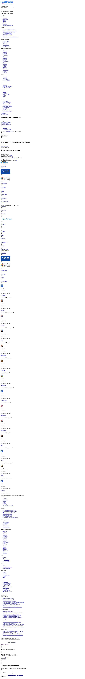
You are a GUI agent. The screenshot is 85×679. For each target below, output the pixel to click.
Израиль (5, 58)
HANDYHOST (4, 400)
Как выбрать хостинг (8, 611)
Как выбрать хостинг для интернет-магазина (13, 612)
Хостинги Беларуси (7, 111)
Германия (5, 55)
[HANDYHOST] (4, 201)
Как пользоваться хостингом (9, 623)
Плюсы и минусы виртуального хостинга (12, 607)
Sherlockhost (3, 415)
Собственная (6, 45)
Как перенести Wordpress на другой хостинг (13, 631)
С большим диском (7, 106)
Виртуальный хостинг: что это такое (11, 604)
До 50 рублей (6, 79)
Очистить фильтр (4, 657)
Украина (5, 68)
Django (4, 95)
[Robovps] (3, 238)
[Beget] (5, 173)
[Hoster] (2, 245)
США (4, 66)
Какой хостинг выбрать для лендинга (11, 616)
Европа (5, 52)
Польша (5, 64)
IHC (1, 445)
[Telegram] (7, 162)
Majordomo (3, 295)
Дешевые (5, 77)
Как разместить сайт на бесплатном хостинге (13, 624)
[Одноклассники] (2, 162)
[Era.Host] (3, 231)
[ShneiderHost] (4, 194)
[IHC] (5, 180)
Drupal (4, 22)
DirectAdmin (6, 41)
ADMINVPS (3, 385)
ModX (4, 21)
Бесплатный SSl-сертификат (9, 29)
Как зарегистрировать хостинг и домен (12, 622)
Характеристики (7, 129)
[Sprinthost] (3, 206)
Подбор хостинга (4, 249)
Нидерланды (6, 61)
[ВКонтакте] (1, 162)
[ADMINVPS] (4, 183)
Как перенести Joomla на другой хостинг (12, 633)
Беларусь (5, 54)
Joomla (4, 20)
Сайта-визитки (6, 87)
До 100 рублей (6, 80)
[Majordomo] (4, 198)
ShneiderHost (3, 355)
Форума (5, 85)
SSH (4, 96)
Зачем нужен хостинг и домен (10, 603)
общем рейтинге (9, 131)
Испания (5, 59)
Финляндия (5, 70)
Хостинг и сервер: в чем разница (10, 605)
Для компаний (6, 103)
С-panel (5, 43)
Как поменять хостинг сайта (9, 632)
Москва (5, 50)
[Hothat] (2, 227)
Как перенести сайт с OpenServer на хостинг (13, 635)
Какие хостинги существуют (9, 601)
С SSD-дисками (6, 109)
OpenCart (5, 24)
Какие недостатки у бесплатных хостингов (13, 625)
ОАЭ (4, 62)
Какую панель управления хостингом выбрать (13, 626)
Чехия (4, 71)
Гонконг (5, 56)
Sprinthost (3, 310)
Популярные (6, 107)
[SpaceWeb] (3, 187)
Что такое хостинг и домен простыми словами (13, 602)
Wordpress (5, 19)
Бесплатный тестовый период (10, 30)
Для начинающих (7, 102)
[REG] (2, 191)
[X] (5, 162)
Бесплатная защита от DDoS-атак (10, 36)
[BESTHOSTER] (4, 242)
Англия (5, 53)
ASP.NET (5, 93)
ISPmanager (5, 42)
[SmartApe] (3, 166)
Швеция (5, 72)
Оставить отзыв (4, 146)
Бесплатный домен (7, 33)
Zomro (2, 460)
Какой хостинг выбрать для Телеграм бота (12, 617)
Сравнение (3, 113)
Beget (2, 340)
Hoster (2, 475)
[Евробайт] (3, 213)
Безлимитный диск (7, 34)
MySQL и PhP (6, 94)
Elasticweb (3, 490)
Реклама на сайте (4, 644)
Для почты (5, 101)
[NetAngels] (7, 220)
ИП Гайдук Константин (11, 642)
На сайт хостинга (4, 114)
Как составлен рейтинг (8, 598)
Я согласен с (12, 675)
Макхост (2, 325)
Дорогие (5, 78)
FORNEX (3, 370)
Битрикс (5, 18)
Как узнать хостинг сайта (9, 599)
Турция (5, 67)
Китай (4, 60)
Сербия (5, 65)
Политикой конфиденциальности (15, 675)
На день (5, 108)
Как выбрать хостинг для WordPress (11, 613)
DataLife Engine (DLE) (8, 25)
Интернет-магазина (7, 86)
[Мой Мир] (4, 162)
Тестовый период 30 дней (9, 32)
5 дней (10, 155)
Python (4, 92)
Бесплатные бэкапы (7, 35)
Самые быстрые (6, 105)
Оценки (5, 128)
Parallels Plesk (6, 46)
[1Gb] (2, 235)
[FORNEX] (3, 224)
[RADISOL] (3, 210)
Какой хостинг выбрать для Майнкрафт (12, 615)
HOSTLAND (3, 430)
